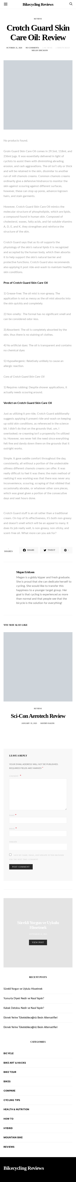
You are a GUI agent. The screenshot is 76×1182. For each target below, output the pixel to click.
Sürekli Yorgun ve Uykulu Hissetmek (38, 925)
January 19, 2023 (29, 723)
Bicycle (9, 1053)
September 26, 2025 (38, 934)
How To (8, 1118)
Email (13, 828)
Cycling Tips (12, 1100)
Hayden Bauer (47, 723)
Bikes (7, 1081)
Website (13, 842)
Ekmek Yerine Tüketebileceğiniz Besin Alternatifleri (30, 1017)
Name (12, 815)
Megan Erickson (40, 50)
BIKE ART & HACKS (15, 1062)
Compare (9, 1090)
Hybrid (8, 1128)
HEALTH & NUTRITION (16, 1109)
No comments (32, 48)
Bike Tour (10, 1072)
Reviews (38, 19)
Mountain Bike (13, 1137)
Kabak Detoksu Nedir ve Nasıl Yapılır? (24, 1008)
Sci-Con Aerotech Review (38, 716)
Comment (14, 776)
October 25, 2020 (14, 48)
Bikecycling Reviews (38, 4)
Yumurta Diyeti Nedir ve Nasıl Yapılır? (24, 998)
